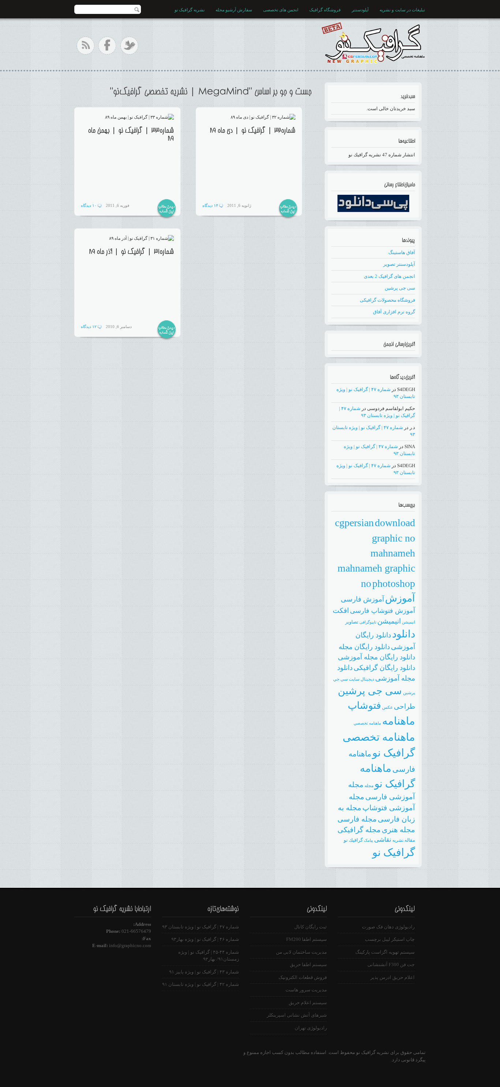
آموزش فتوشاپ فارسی (382, 610)
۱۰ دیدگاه (89, 205)
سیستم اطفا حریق (308, 964)
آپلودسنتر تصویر (399, 264)
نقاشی (382, 839)
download (395, 522)
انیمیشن (389, 621)
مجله (369, 785)
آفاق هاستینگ (401, 252)
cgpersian (354, 522)
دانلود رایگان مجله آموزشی (376, 657)
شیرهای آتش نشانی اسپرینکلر (297, 1015)
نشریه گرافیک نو (190, 9)
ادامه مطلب (166, 209)
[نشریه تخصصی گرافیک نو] (373, 41)
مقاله (409, 840)
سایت (354, 679)
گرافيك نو (353, 840)
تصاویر (351, 622)
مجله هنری (398, 830)
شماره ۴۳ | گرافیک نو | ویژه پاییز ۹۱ (204, 972)
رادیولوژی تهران (311, 1028)
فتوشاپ (364, 705)
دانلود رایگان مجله (364, 647)
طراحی (404, 706)
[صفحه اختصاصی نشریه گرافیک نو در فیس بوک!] (107, 46)
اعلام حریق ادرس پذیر (392, 977)
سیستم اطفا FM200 (306, 939)
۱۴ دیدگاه (210, 205)
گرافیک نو (393, 852)
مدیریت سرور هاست (306, 990)
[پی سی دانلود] (373, 210)
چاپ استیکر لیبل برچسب (390, 939)
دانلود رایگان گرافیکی (384, 667)
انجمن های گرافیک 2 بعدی (389, 276)
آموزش (400, 598)
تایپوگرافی (367, 622)
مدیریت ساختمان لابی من (301, 952)
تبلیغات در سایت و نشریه (402, 9)
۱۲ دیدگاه (89, 326)
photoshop (393, 583)
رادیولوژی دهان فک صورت (388, 927)
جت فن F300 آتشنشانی (391, 964)
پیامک (368, 840)
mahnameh (392, 553)
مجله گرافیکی (359, 830)
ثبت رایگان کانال (310, 927)
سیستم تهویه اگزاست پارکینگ (385, 952)
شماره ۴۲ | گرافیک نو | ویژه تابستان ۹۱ (200, 984)
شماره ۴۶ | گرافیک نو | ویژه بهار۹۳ (205, 939)
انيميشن (408, 622)
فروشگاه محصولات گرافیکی (387, 300)
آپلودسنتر (360, 9)
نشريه (397, 840)
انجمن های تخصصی (280, 9)
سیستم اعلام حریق (308, 1002)
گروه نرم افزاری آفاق (394, 311)
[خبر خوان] (85, 46)
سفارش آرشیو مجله (234, 9)
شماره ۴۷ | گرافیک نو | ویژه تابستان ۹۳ (200, 927)
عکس (387, 707)
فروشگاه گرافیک (325, 9)
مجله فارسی (357, 819)
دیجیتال (367, 679)
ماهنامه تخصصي (367, 723)
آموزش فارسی (362, 599)
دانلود (403, 634)
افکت (341, 610)
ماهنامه (398, 721)
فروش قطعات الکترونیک (303, 977)
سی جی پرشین (400, 288)
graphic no (393, 538)
